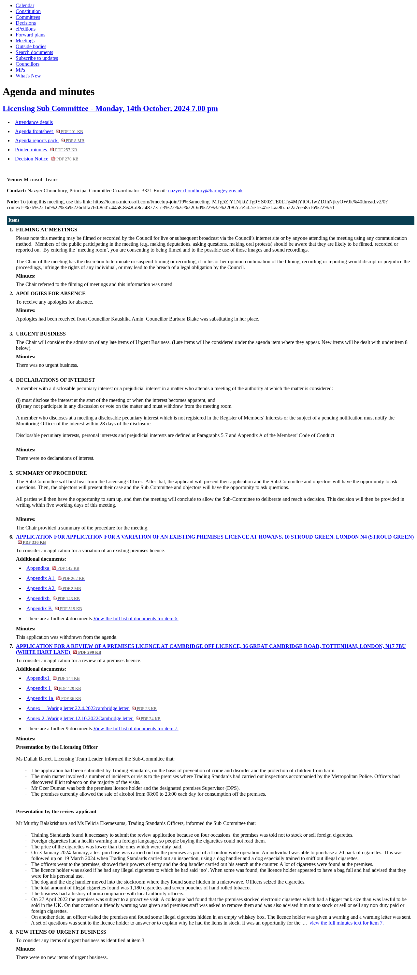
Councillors (27, 64)
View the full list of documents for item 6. (136, 618)
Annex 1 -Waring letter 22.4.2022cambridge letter (91, 708)
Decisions (26, 23)
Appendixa (52, 568)
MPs (20, 70)
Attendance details (34, 122)
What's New (28, 75)
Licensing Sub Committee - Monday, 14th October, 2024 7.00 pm (110, 108)
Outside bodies (31, 46)
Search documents (34, 52)
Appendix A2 (53, 588)
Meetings (25, 40)
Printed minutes (46, 149)
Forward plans (30, 34)
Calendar (25, 5)
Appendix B (54, 608)
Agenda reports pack (49, 140)
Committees (28, 17)
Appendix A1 (55, 578)
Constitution (28, 11)
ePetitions (26, 29)
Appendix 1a (53, 698)
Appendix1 (53, 678)
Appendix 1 (53, 688)
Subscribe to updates (37, 58)
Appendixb (53, 598)
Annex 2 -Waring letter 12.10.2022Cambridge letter (93, 718)
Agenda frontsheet (49, 131)
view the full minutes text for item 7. (346, 923)
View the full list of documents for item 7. (136, 728)
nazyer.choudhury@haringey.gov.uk (205, 190)
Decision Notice (47, 158)
